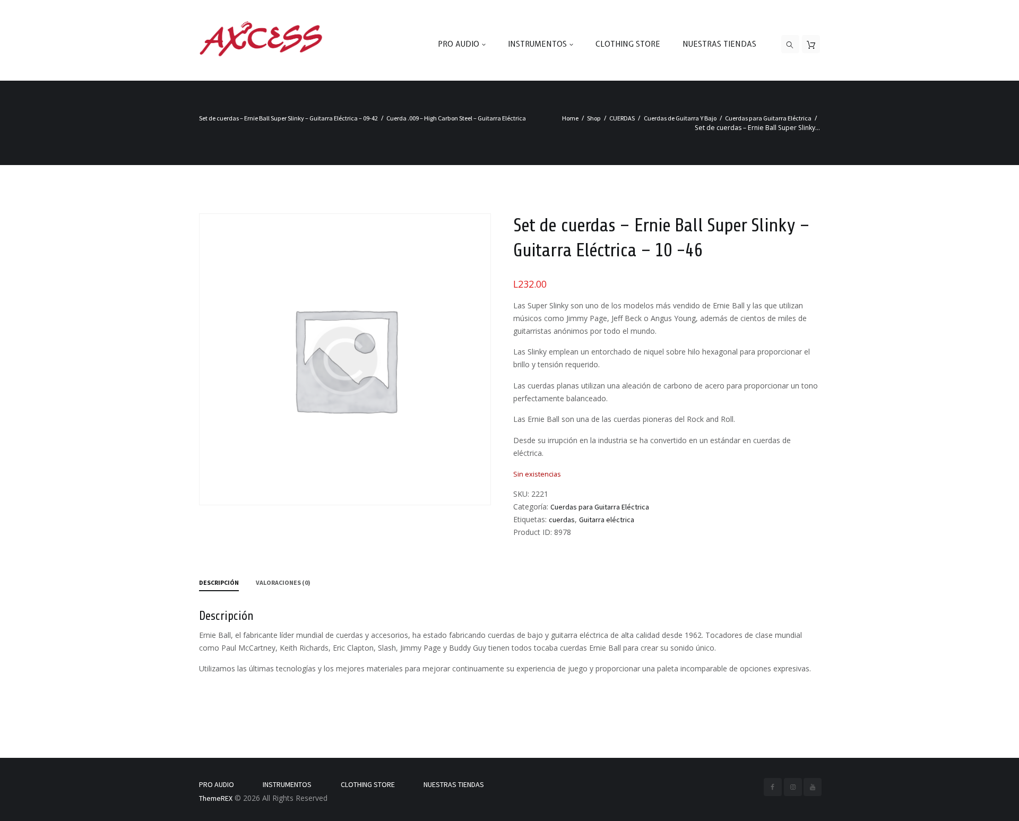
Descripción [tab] (219, 582)
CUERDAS (622, 118)
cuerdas (562, 519)
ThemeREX (215, 798)
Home (570, 118)
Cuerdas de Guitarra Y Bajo (680, 118)
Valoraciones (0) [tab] (283, 582)
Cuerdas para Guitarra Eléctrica (768, 118)
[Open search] (790, 45)
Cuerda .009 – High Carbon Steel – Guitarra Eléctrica (456, 118)
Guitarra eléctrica (606, 519)
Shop (594, 118)
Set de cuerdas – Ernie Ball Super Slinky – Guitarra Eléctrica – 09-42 (288, 118)
